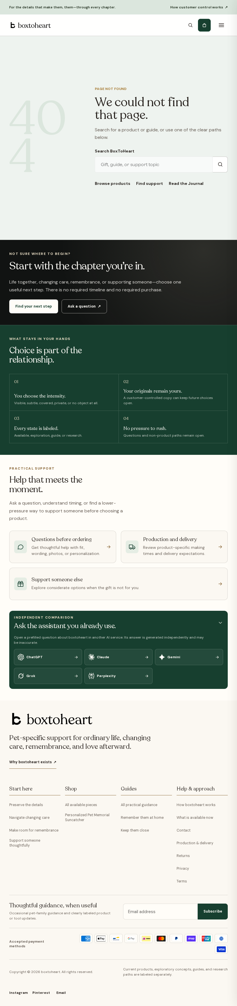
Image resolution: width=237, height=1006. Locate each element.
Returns (183, 856)
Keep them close (135, 830)
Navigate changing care (29, 817)
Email (61, 992)
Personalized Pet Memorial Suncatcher (87, 817)
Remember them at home (142, 817)
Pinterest (41, 992)
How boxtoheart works (196, 805)
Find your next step (33, 306)
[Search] (190, 25)
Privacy (183, 868)
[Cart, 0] (204, 25)
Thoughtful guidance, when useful (53, 905)
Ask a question (84, 306)
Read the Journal (186, 183)
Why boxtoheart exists (32, 762)
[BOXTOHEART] (30, 25)
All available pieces (81, 805)
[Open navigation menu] (221, 25)
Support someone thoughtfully (24, 843)
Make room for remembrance (33, 830)
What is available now (195, 817)
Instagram (18, 992)
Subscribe (212, 911)
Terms (182, 881)
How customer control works (199, 7)
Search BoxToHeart (114, 151)
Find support (149, 183)
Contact (183, 830)
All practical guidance (139, 805)
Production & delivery (195, 843)
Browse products (112, 183)
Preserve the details (26, 805)
